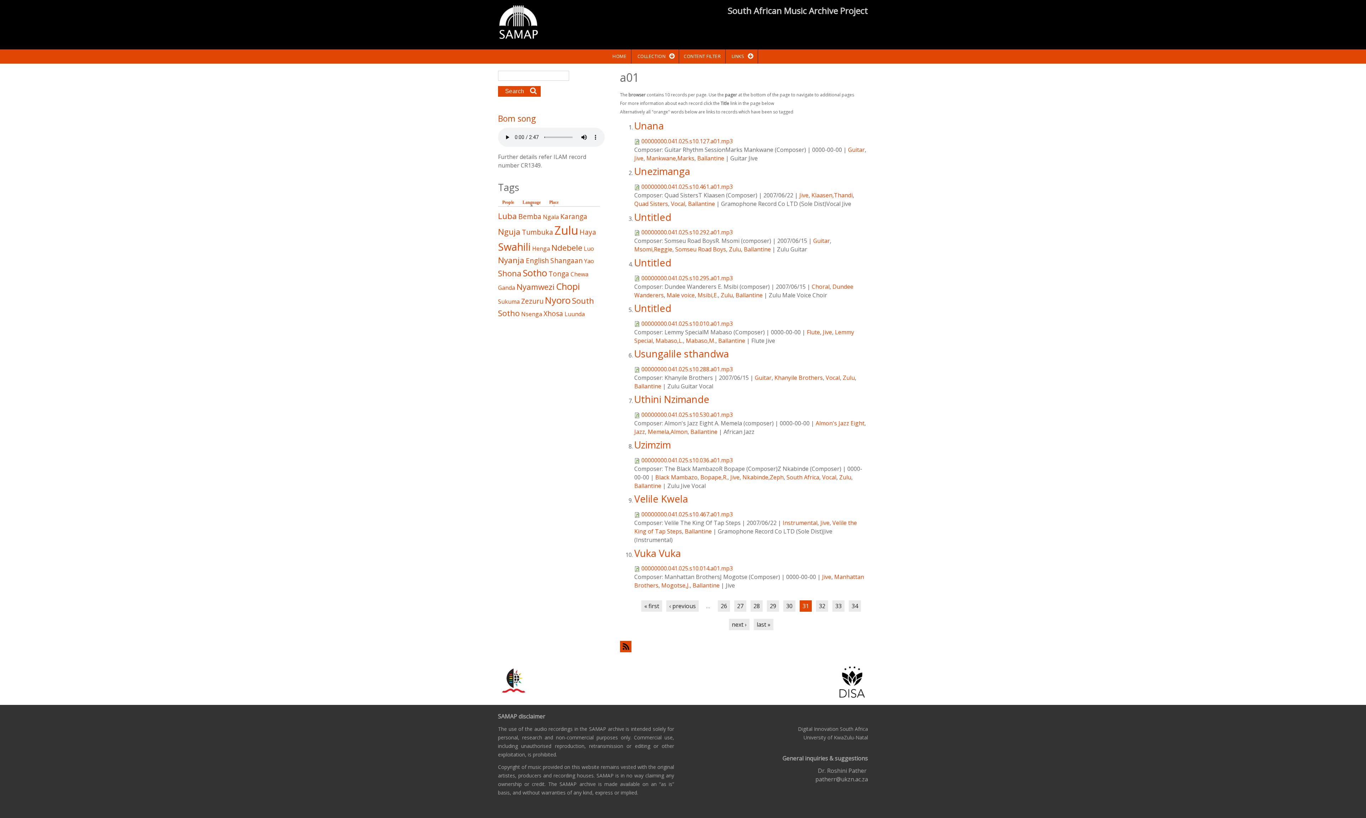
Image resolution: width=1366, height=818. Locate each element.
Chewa (579, 274)
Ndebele (566, 247)
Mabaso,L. (669, 341)
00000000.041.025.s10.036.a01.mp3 (687, 460)
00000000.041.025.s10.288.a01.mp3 (687, 369)
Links (738, 56)
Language (533, 202)
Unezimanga (662, 171)
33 (838, 606)
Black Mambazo (676, 477)
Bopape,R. (713, 477)
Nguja (509, 231)
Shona (509, 273)
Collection (651, 56)
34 (855, 606)
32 (822, 606)
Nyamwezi (536, 286)
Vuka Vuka (657, 553)
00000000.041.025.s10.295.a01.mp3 (687, 278)
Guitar (856, 150)
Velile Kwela (661, 498)
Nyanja (511, 260)
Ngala (551, 217)
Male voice (681, 295)
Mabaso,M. (700, 341)
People (508, 202)
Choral (821, 287)
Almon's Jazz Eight (840, 423)
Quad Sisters (651, 204)
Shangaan (566, 260)
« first (651, 606)
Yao (589, 261)
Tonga (559, 273)
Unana (649, 125)
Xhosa (553, 313)
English (537, 260)
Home (619, 56)
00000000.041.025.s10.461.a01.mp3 (687, 187)
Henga (541, 249)
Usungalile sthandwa (681, 353)
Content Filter (702, 56)
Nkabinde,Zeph (763, 477)
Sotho (535, 273)
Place (553, 202)
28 (756, 606)
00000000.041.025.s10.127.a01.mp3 (687, 141)
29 (773, 606)
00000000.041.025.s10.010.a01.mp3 (687, 324)
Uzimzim (652, 444)
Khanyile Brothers (798, 378)
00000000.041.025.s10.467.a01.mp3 (687, 514)
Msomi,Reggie (653, 249)
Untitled (652, 217)
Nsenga (531, 314)
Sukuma (509, 302)
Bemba (529, 216)
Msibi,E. (708, 295)
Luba (507, 216)
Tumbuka (537, 232)
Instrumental (800, 523)
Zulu (735, 249)
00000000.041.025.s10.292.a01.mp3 (687, 232)
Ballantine (710, 158)
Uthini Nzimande (671, 399)
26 (724, 606)
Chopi (568, 286)
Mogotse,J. (675, 585)
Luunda (575, 314)
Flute (813, 332)
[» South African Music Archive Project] (518, 23)
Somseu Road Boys (700, 249)
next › (739, 624)
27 (740, 606)
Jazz (639, 432)
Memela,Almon (668, 432)
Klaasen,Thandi (832, 195)
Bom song (517, 118)
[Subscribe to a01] (744, 646)
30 (789, 606)
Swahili (514, 247)
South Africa (803, 477)
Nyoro (558, 300)
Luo (589, 249)
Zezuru (532, 301)
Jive (639, 158)
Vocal (678, 204)
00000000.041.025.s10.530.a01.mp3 (687, 415)
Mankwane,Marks (670, 158)
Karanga (573, 216)
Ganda (506, 288)
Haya (587, 232)
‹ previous (682, 606)
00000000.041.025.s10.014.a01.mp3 (687, 568)
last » (764, 624)
